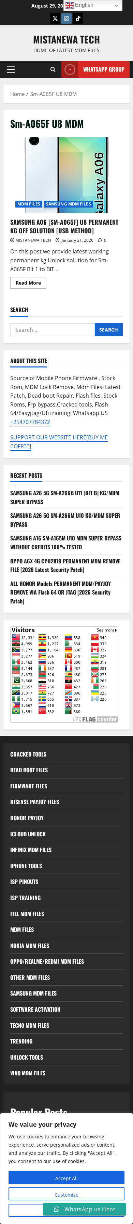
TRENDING (21, 1041)
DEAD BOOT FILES (29, 770)
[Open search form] (53, 69)
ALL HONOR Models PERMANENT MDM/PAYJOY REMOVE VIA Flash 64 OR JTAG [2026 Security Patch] (60, 592)
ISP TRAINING (25, 898)
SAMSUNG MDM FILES (68, 204)
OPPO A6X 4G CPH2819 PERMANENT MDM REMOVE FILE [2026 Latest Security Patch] (65, 565)
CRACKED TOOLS (28, 754)
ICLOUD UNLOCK (28, 834)
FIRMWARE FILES (28, 786)
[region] (66, 1168)
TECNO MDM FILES (29, 1025)
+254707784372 (30, 422)
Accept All (66, 1178)
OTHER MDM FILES (30, 977)
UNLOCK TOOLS (26, 1057)
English (83, 5)
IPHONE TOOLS (26, 866)
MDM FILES (28, 204)
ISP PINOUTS (24, 881)
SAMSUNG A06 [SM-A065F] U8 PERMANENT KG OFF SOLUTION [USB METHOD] (66, 175)
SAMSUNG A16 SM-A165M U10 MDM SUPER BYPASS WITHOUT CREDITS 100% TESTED (65, 542)
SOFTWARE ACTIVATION (35, 1009)
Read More (31, 284)
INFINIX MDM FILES (30, 850)
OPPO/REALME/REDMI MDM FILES (47, 961)
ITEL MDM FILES (27, 914)
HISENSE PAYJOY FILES (34, 802)
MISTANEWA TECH (66, 39)
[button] (10, 69)
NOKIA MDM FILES (29, 945)
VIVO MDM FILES (27, 1073)
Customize (66, 1194)
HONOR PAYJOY (27, 818)
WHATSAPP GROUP (103, 69)
